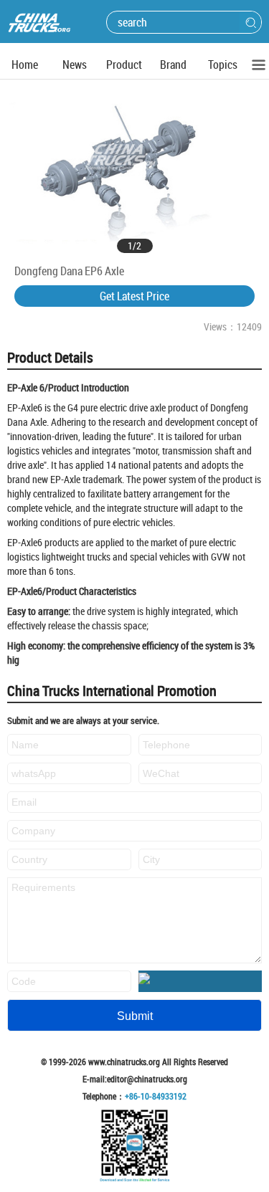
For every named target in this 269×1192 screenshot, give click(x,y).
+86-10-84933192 (156, 1096)
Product (124, 64)
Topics (222, 64)
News (74, 64)
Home (24, 64)
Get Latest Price (134, 296)
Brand (173, 64)
